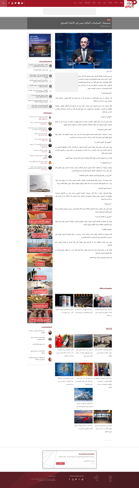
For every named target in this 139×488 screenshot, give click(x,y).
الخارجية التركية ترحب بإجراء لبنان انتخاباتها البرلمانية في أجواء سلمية (39, 106)
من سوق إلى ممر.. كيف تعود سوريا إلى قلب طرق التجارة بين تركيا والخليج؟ (84, 381)
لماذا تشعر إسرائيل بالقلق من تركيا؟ (38, 122)
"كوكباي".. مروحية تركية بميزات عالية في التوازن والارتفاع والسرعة (38, 91)
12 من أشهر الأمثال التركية (39, 344)
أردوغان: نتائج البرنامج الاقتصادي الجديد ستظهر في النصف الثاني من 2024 (103, 312)
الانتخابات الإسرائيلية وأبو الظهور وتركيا (38, 161)
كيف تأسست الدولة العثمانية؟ (41, 69)
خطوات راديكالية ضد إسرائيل (40, 150)
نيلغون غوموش (43, 162)
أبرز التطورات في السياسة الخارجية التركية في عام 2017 (36, 358)
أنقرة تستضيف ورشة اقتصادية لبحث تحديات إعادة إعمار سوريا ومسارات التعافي (65, 353)
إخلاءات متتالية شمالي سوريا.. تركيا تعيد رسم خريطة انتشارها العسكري (38, 65)
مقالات (94, 2)
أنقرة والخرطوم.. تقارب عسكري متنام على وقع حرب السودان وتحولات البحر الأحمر (39, 76)
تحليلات (110, 2)
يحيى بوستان (44, 151)
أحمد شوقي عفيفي (42, 119)
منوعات (80, 2)
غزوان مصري (44, 130)
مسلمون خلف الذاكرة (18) (41, 133)
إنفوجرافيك (87, 2)
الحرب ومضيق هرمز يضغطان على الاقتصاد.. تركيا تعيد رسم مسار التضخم (65, 381)
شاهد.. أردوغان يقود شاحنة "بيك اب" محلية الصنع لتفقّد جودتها (39, 96)
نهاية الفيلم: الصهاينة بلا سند (40, 139)
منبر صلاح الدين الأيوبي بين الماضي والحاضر (37, 331)
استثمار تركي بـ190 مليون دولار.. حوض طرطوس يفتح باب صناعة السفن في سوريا (84, 353)
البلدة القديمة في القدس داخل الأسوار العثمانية (38, 338)
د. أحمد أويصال (43, 123)
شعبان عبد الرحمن (43, 135)
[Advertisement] (66, 82)
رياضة (104, 2)
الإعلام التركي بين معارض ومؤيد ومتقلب (37, 351)
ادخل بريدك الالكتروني (89, 461)
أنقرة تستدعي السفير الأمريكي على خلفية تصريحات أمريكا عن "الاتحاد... (38, 101)
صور (75, 2)
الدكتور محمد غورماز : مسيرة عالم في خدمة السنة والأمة (39, 86)
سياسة (121, 2)
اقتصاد (115, 2)
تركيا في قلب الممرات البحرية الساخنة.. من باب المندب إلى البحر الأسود (38, 81)
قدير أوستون (44, 147)
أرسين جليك (44, 140)
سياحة (99, 2)
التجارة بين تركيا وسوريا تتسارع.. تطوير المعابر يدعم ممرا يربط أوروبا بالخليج (103, 428)
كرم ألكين (45, 158)
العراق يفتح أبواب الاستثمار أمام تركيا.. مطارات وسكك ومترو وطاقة (103, 353)
